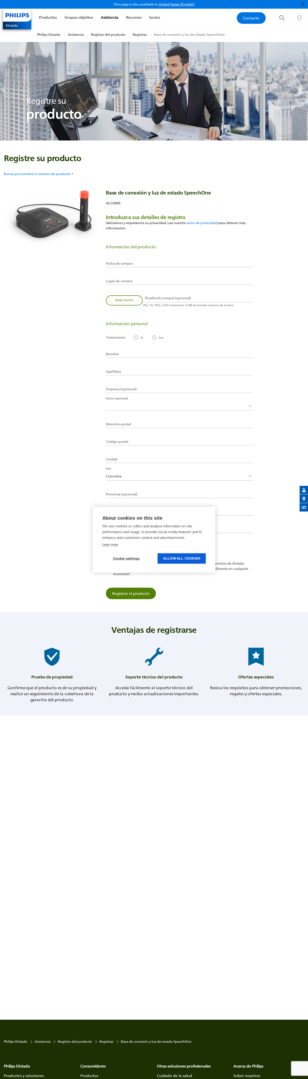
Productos (48, 17)
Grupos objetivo (78, 17)
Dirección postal (118, 424)
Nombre (112, 354)
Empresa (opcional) (121, 389)
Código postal (117, 441)
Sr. (142, 337)
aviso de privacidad (202, 223)
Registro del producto (108, 34)
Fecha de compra (119, 263)
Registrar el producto (131, 593)
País (108, 468)
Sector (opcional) (117, 398)
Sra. (161, 337)
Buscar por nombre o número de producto (37, 174)
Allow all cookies (181, 558)
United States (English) (177, 4)
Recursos (133, 17)
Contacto (251, 18)
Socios (154, 17)
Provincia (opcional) (121, 494)
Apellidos (113, 371)
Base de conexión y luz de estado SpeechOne (189, 34)
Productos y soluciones (24, 1075)
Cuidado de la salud (174, 1075)
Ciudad (111, 459)
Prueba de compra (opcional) (168, 298)
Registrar (140, 34)
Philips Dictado (49, 34)
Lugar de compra (119, 281)
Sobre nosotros (246, 1075)
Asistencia (109, 17)
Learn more (110, 544)
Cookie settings (126, 558)
